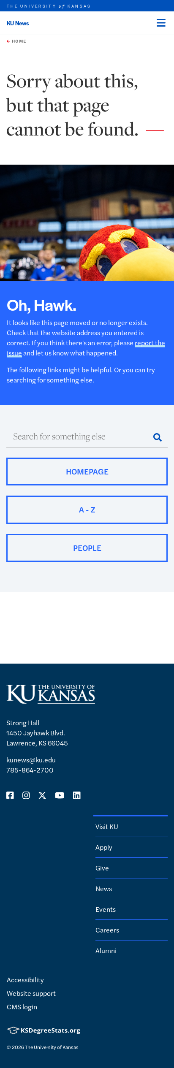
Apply (103, 847)
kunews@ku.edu (31, 759)
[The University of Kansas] (50, 700)
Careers (107, 930)
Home (18, 41)
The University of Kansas (52, 1047)
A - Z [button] (87, 509)
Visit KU (106, 826)
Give (102, 868)
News (103, 888)
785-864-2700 (30, 770)
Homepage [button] (87, 471)
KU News (18, 23)
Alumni (106, 950)
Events (105, 909)
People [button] (87, 547)
